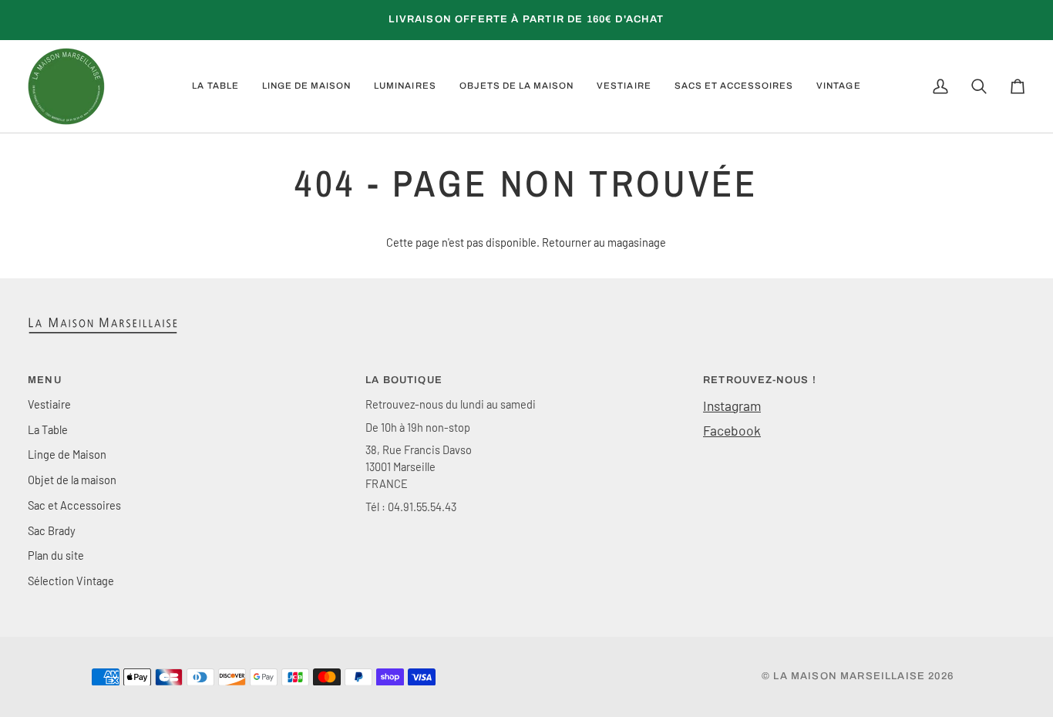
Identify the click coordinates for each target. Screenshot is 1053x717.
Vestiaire (49, 404)
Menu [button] (45, 380)
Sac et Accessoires (74, 505)
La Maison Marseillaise (849, 676)
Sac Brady (52, 530)
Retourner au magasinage (604, 242)
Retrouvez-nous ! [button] (759, 380)
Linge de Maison (67, 454)
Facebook (732, 430)
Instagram (732, 405)
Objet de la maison (72, 479)
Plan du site (56, 555)
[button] (215, 86)
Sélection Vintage (71, 580)
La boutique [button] (403, 380)
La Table (48, 429)
